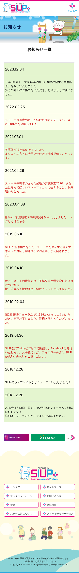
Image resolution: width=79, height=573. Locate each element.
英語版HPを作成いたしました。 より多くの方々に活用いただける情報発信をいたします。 (39, 153)
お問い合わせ (54, 495)
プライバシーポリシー (22, 495)
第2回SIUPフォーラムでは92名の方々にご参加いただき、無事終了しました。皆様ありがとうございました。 (39, 318)
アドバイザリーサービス (60, 513)
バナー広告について (21, 513)
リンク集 (15, 487)
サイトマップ (54, 487)
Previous (6, 437)
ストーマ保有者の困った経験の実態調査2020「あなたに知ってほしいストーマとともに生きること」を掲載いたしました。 (39, 187)
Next (73, 437)
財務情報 (52, 504)
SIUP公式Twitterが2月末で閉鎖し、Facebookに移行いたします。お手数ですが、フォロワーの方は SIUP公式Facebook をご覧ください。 (38, 352)
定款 (12, 504)
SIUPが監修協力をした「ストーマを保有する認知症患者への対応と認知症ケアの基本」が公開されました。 (38, 251)
